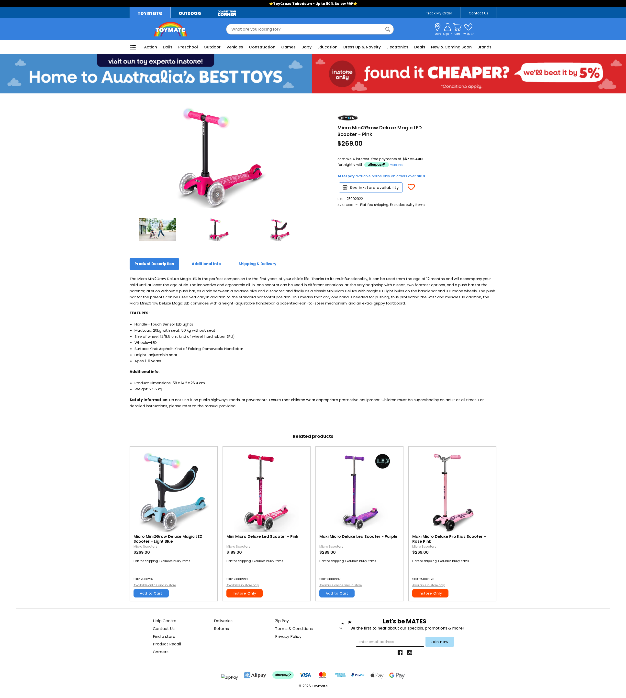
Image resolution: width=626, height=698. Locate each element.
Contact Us (478, 13)
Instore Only (244, 593)
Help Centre (164, 621)
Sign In (447, 34)
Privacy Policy (288, 636)
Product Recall (167, 644)
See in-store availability (374, 187)
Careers (160, 652)
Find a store (164, 636)
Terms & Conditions (294, 628)
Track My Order (439, 13)
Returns (221, 628)
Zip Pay (282, 621)
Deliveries (223, 621)
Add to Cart (151, 593)
